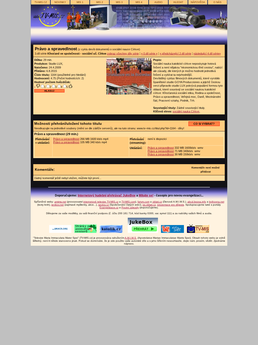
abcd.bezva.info (196, 201)
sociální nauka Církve (186, 111)
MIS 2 (99, 2)
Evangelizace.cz (109, 207)
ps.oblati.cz (149, 204)
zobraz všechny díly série (123, 53)
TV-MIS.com (128, 201)
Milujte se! (146, 195)
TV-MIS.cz (41, 2)
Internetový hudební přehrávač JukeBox (107, 195)
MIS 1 (80, 2)
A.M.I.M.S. (131, 237)
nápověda (198, 2)
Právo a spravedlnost (66, 138)
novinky (60, 2)
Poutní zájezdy (130, 207)
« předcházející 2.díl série (175, 53)
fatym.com (143, 201)
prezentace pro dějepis (170, 204)
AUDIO (158, 2)
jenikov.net (57, 204)
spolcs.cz (103, 204)
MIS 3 (119, 2)
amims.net (60, 201)
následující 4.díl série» (207, 53)
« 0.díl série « (149, 53)
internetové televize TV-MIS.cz (100, 201)
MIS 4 (139, 2)
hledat (178, 2)
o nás (217, 2)
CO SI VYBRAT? (204, 123)
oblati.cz (157, 201)
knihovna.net (216, 201)
